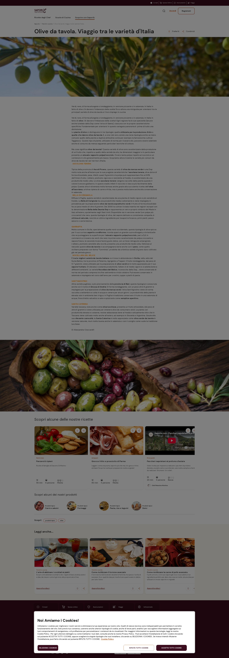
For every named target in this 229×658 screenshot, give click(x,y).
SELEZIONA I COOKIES (48, 648)
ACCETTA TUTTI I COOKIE (171, 648)
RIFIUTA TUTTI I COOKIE (138, 648)
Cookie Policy (107, 639)
